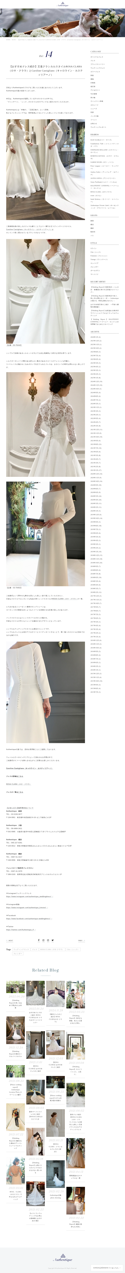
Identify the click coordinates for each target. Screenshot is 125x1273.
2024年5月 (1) (96, 404)
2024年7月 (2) (96, 400)
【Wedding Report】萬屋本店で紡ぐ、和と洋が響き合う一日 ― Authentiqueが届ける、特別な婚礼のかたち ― (105, 298)
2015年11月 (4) (96, 677)
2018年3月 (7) (96, 588)
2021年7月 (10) (96, 448)
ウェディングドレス (21, 949)
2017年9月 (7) (96, 607)
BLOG (14, 39)
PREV (80, 940)
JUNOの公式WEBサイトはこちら (106, 1268)
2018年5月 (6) (96, 581)
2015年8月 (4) (96, 688)
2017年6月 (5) (96, 618)
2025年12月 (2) (96, 341)
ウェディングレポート (98, 127)
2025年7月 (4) (96, 355)
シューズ (94, 109)
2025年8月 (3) (96, 352)
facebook (39, 941)
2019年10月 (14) (96, 518)
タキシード (95, 105)
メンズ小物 (95, 116)
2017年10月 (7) (96, 603)
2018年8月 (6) (96, 570)
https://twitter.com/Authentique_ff (20, 930)
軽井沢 (93, 232)
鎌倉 (92, 228)
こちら (20, 776)
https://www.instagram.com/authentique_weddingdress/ (28, 896)
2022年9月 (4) (96, 418)
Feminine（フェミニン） (99, 256)
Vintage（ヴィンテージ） (100, 259)
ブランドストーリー (98, 64)
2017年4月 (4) (96, 625)
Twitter (53, 941)
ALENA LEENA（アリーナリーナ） (103, 178)
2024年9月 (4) (96, 392)
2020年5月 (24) (96, 496)
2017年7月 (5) (96, 614)
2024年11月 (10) (96, 385)
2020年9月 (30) (96, 485)
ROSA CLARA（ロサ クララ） (52, 949)
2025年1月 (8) (96, 378)
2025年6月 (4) (96, 359)
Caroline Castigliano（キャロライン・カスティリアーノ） (29, 229)
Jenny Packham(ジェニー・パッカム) (104, 182)
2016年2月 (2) (96, 666)
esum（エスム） (96, 195)
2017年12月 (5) (96, 596)
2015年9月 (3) (96, 685)
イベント (94, 120)
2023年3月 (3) (96, 411)
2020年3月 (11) (96, 503)
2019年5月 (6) (96, 537)
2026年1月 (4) (96, 337)
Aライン (94, 248)
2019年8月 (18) (96, 526)
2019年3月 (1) (96, 544)
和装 (92, 75)
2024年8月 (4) (96, 396)
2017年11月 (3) (96, 600)
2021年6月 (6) (96, 452)
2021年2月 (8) (96, 466)
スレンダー (18, 954)
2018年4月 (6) (96, 585)
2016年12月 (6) (96, 640)
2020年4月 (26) (96, 500)
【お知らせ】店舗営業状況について (20, 808)
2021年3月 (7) (96, 463)
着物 (92, 79)
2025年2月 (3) (96, 374)
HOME (8, 39)
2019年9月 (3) (96, 522)
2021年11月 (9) (96, 433)
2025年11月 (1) (96, 344)
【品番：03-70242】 (14, 345)
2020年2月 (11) (96, 507)
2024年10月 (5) (96, 389)
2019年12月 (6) (96, 515)
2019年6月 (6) (96, 533)
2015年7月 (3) (96, 692)
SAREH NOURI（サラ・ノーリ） (103, 162)
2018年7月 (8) (96, 574)
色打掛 (93, 86)
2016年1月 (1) (96, 670)
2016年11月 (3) (96, 644)
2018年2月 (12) (96, 592)
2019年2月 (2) (96, 548)
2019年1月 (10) (96, 552)
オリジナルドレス (97, 57)
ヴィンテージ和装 (97, 101)
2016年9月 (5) (96, 651)
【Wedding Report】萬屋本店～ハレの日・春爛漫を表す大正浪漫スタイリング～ (105, 289)
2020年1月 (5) (96, 511)
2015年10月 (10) (96, 681)
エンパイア (95, 263)
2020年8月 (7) (96, 489)
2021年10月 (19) (96, 437)
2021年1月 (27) (96, 470)
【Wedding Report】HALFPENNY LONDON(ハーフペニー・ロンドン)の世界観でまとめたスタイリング (105, 321)
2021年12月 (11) (96, 429)
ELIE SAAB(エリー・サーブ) (101, 140)
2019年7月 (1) (96, 529)
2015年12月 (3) (96, 673)
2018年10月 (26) (96, 563)
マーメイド (95, 274)
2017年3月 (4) (96, 629)
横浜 (92, 224)
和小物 (93, 97)
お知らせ (94, 123)
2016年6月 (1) (96, 662)
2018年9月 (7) (96, 566)
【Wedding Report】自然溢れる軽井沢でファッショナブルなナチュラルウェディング (105, 313)
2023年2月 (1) (96, 415)
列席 (92, 112)
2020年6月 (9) (96, 492)
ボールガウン (95, 270)
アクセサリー (95, 90)
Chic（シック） (73, 949)
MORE (15, 996)
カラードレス (95, 72)
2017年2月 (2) (96, 633)
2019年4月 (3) (96, 540)
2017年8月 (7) (96, 611)
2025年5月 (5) (96, 363)
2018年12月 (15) (96, 555)
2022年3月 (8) (96, 426)
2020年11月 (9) (96, 478)
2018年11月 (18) (96, 559)
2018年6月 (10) (96, 577)
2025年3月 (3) (96, 370)
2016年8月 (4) (96, 655)
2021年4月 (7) (96, 459)
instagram (43, 941)
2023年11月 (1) (96, 407)
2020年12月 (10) (96, 474)
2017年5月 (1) (96, 622)
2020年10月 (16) (96, 481)
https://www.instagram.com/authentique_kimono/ (26, 908)
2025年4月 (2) (96, 367)
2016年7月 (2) (96, 659)
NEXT (11, 940)
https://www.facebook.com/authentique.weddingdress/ (28, 919)
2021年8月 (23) (96, 444)
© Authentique (59, 1268)
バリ (92, 235)
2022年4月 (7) (96, 422)
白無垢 (93, 83)
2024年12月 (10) (96, 381)
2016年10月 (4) (96, 648)
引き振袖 (94, 94)
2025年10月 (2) (96, 348)
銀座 (92, 221)
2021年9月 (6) (96, 441)
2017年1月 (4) (96, 637)
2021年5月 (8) (96, 455)
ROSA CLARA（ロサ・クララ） (64, 599)
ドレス (34, 949)
